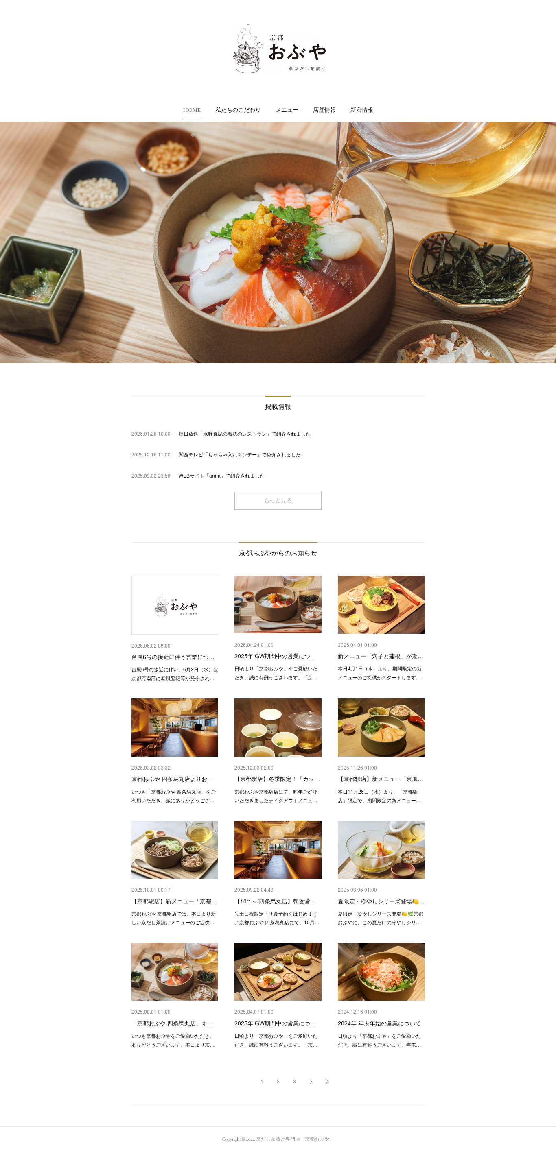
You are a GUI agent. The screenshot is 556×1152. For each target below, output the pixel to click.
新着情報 (361, 109)
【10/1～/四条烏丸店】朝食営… (275, 901)
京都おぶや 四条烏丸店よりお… (172, 779)
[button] (192, 110)
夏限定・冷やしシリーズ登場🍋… (381, 901)
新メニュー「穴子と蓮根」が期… (380, 656)
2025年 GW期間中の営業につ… (275, 656)
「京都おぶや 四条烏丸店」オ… (172, 1023)
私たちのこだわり (238, 109)
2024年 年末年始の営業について (379, 1023)
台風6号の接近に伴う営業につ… (173, 656)
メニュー (287, 109)
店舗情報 (324, 109)
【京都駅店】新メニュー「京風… (380, 779)
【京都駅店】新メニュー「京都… (174, 901)
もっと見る (278, 500)
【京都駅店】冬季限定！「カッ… (277, 779)
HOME (192, 109)
